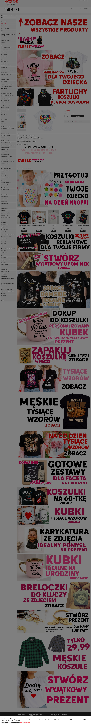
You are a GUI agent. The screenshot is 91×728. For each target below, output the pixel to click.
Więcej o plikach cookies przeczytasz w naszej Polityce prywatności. (11, 720)
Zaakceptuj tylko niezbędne (7, 722)
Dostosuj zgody (17, 722)
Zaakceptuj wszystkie (25, 722)
